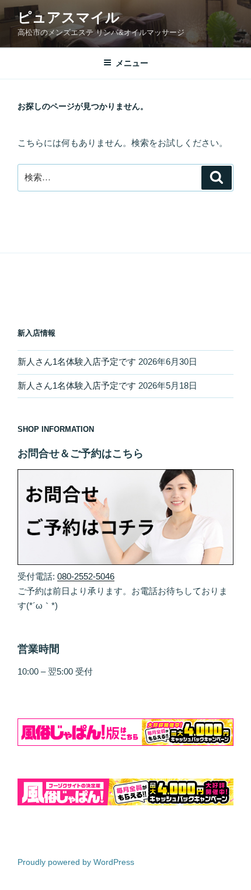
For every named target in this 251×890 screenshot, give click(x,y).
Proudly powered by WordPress (76, 862)
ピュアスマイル (69, 17)
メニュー (132, 63)
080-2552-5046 (85, 576)
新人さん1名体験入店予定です (77, 362)
